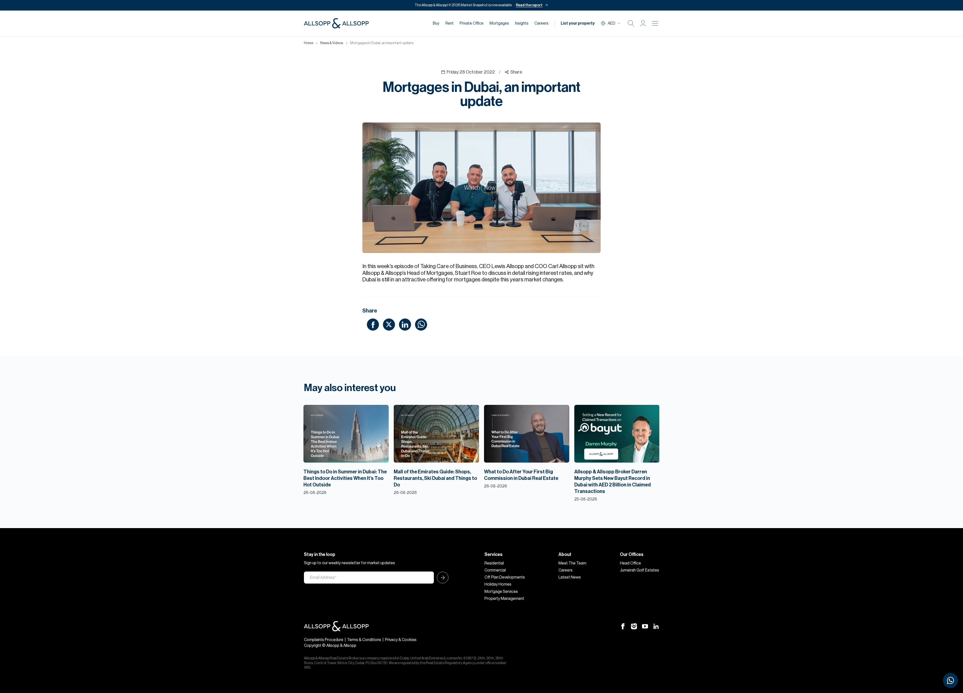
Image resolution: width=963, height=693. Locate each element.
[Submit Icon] (441, 578)
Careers (541, 23)
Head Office (630, 563)
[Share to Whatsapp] (421, 324)
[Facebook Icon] (623, 626)
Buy (436, 23)
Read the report (529, 5)
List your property (578, 23)
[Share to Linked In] (405, 324)
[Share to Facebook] (373, 324)
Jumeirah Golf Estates (639, 570)
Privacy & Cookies (401, 640)
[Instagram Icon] (634, 626)
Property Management (504, 599)
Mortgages (499, 23)
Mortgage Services (501, 592)
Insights (521, 23)
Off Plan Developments (505, 577)
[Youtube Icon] (645, 626)
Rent (449, 23)
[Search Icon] (631, 23)
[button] (643, 23)
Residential (494, 563)
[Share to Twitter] (389, 324)
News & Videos (331, 43)
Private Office (472, 23)
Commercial (495, 570)
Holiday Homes (498, 584)
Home (308, 43)
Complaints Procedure (323, 640)
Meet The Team (572, 563)
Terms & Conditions (364, 640)
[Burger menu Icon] (655, 23)
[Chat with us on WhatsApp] (950, 680)
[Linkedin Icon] (656, 626)
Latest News (569, 577)
